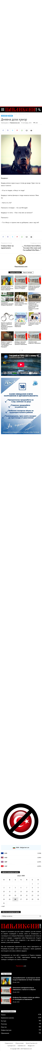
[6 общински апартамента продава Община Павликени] (7, 297)
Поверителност (9, 1043)
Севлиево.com (21, 1045)
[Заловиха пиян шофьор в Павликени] (34, 336)
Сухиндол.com (11, 1045)
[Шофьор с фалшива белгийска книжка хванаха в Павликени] (21, 336)
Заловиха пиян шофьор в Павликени (34, 342)
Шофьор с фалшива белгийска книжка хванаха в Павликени (21, 343)
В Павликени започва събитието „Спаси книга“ (34, 324)
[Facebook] (3, 130)
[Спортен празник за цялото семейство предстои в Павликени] (21, 317)
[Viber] (8, 130)
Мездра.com (31, 1045)
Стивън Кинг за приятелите (7, 247)
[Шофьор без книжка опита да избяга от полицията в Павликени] (34, 280)
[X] (12, 130)
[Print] (31, 130)
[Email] (26, 130)
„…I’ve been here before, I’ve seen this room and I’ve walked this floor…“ (31, 248)
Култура (3, 1021)
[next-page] (22, 350)
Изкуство (4, 1027)
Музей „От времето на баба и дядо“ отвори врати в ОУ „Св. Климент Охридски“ (6, 344)
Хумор (15, 113)
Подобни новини (15, 272)
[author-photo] (21, 260)
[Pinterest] (17, 130)
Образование (5, 1033)
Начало (3, 113)
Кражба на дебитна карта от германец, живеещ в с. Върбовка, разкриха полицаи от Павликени (6, 326)
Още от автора (27, 272)
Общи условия (19, 1043)
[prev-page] (20, 350)
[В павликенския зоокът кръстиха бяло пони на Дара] (21, 297)
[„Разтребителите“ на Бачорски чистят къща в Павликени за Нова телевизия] (7, 280)
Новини (3, 1015)
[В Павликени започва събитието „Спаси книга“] (34, 317)
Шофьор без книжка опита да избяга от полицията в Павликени (34, 287)
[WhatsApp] (22, 130)
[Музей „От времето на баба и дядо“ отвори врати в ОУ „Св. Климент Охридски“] (7, 336)
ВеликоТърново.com (31, 1043)
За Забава (9, 113)
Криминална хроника (7, 1018)
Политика (4, 1024)
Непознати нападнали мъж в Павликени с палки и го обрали (21, 287)
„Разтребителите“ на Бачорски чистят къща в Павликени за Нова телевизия (7, 287)
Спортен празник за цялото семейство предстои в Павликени (20, 324)
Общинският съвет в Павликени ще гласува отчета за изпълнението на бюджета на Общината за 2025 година (34, 306)
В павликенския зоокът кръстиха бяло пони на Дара (21, 304)
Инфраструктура (6, 1030)
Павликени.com (15, 123)
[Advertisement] (21, 31)
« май (2, 906)
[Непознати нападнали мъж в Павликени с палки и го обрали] (21, 280)
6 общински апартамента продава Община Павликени (7, 304)
